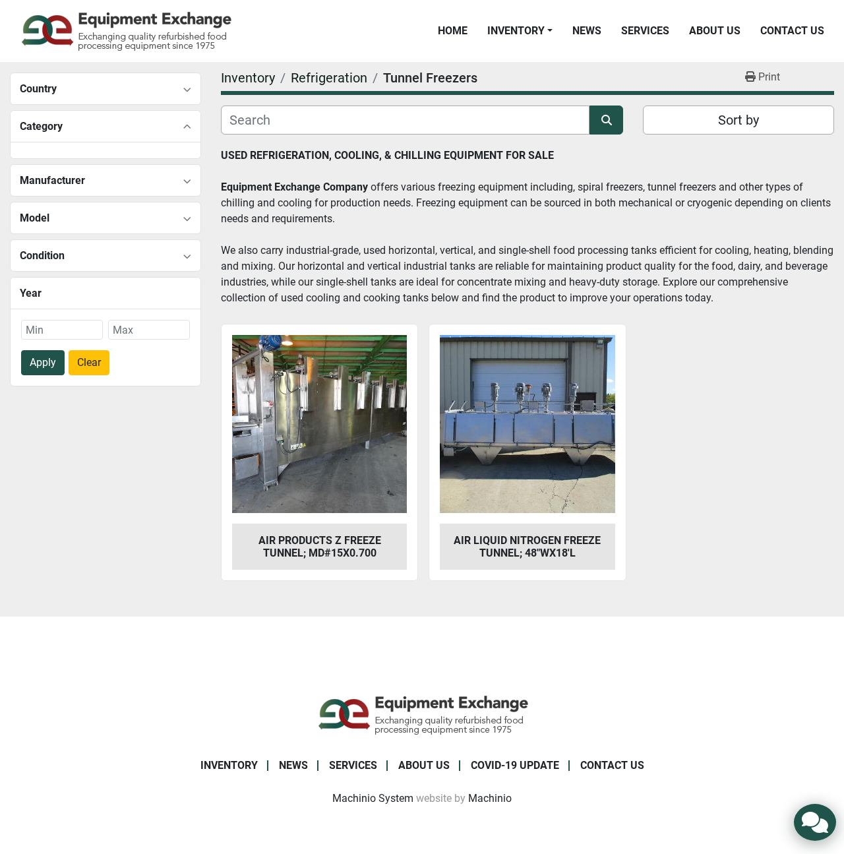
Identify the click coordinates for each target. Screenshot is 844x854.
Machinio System (372, 798)
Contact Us (792, 30)
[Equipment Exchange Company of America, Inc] (422, 714)
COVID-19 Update (515, 765)
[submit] (606, 120)
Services (645, 30)
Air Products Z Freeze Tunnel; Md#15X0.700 (319, 546)
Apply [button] (43, 362)
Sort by (738, 120)
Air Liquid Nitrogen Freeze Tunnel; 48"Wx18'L (527, 546)
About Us (714, 30)
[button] (520, 31)
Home (452, 30)
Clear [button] (89, 362)
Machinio (490, 798)
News (586, 30)
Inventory (516, 30)
